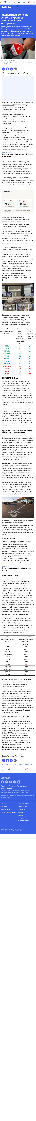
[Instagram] (18, 781)
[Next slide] (31, 294)
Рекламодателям (22, 806)
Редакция (20, 812)
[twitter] (11, 69)
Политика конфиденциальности (24, 819)
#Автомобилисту (17, 764)
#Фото (27, 764)
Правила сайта (22, 809)
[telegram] (3, 69)
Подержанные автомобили (8, 812)
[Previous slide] (4, 294)
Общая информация (23, 803)
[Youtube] (10, 781)
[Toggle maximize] (31, 285)
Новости (3, 803)
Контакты (20, 815)
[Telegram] (14, 781)
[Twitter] (6, 781)
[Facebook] (2, 781)
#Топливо (5, 764)
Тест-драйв (4, 806)
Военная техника (5, 809)
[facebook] (7, 69)
